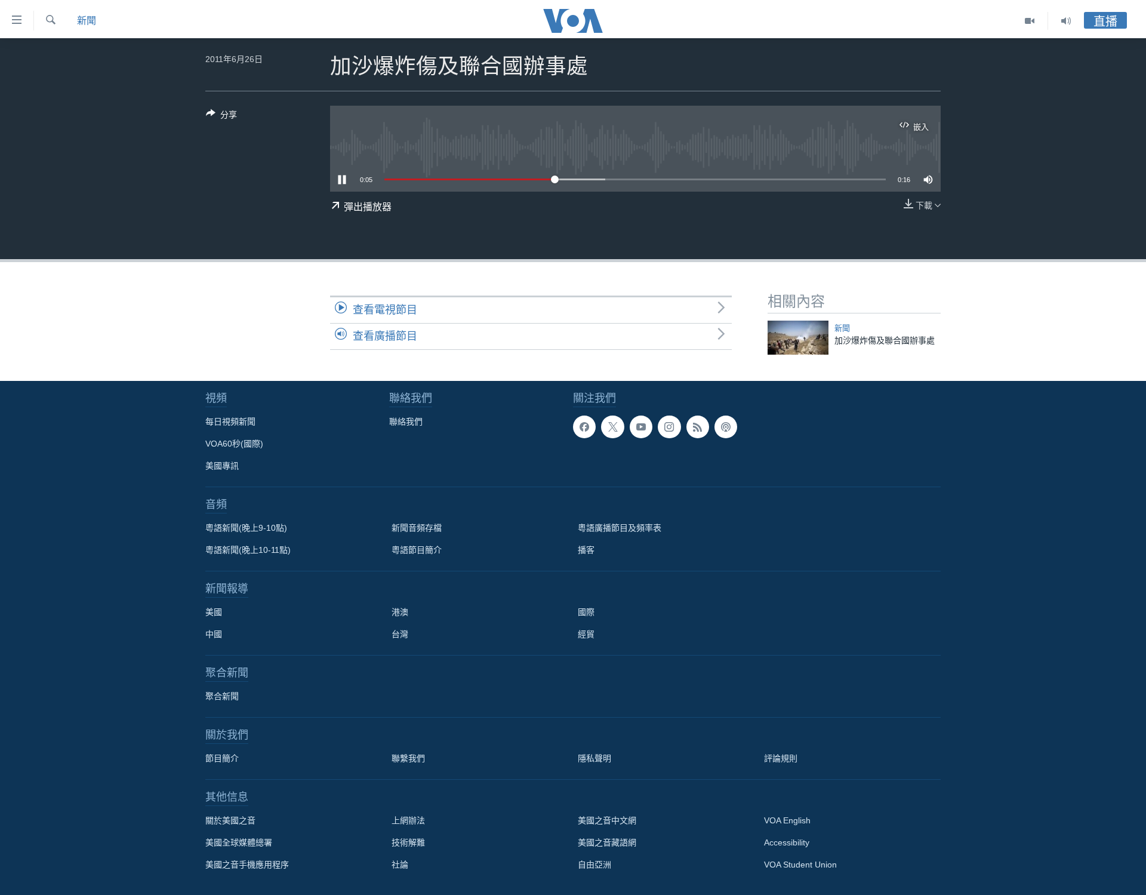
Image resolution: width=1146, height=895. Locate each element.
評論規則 (780, 758)
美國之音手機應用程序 (247, 864)
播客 (586, 550)
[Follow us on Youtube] (641, 427)
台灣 (400, 634)
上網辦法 (408, 820)
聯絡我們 (406, 421)
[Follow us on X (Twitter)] (612, 427)
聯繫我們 (408, 758)
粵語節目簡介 (417, 550)
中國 (213, 634)
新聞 (86, 21)
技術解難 (408, 842)
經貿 (586, 634)
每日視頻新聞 (230, 421)
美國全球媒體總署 (238, 842)
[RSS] (697, 427)
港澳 (400, 612)
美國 (213, 612)
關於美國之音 (230, 820)
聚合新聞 (222, 696)
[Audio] (1066, 21)
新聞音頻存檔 (417, 528)
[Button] (221, 117)
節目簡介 (222, 758)
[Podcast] (725, 427)
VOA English (787, 820)
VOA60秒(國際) (234, 443)
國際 (586, 612)
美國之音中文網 (607, 820)
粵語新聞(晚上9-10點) (246, 528)
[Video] (1030, 21)
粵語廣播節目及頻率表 (619, 528)
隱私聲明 (594, 758)
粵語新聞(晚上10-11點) (248, 550)
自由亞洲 (594, 864)
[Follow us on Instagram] (669, 427)
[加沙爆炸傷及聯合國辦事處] (798, 338)
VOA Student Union (800, 864)
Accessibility (786, 842)
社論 (400, 864)
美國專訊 (222, 465)
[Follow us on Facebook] (584, 427)
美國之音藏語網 (607, 842)
